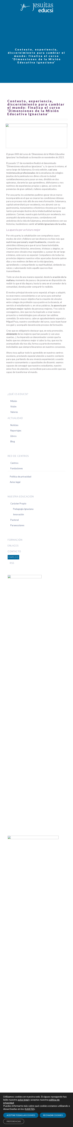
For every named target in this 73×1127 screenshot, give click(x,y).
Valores (14, 412)
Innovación (18, 514)
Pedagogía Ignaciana (23, 509)
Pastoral (14, 520)
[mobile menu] (68, 7)
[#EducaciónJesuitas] (36, 7)
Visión (13, 406)
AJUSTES (29, 1108)
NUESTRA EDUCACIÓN (21, 496)
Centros (14, 463)
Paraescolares (17, 525)
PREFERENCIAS (14, 1121)
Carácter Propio (18, 503)
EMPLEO (13, 557)
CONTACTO (14, 551)
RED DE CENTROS (18, 456)
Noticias (14, 425)
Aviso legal (15, 482)
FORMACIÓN (15, 539)
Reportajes (15, 430)
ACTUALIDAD (15, 418)
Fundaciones (16, 468)
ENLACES (13, 545)
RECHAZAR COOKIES (53, 1115)
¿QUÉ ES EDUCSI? (18, 394)
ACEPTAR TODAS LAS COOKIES (21, 1115)
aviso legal (23, 1099)
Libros (13, 436)
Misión (13, 401)
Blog (12, 441)
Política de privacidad (20, 476)
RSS (12, 563)
